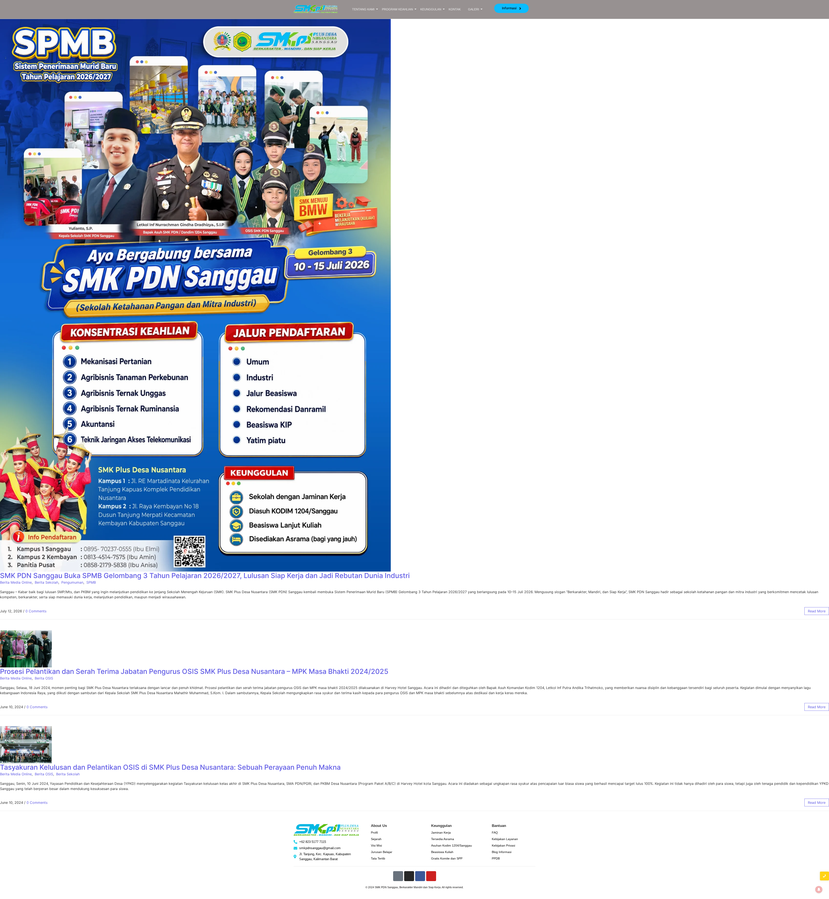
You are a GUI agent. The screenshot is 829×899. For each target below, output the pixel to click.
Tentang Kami (363, 9)
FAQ (495, 832)
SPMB (91, 582)
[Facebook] (420, 876)
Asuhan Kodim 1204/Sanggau (451, 845)
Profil (374, 832)
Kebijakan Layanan (505, 839)
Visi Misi (376, 845)
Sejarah (376, 839)
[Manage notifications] (818, 889)
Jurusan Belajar (381, 852)
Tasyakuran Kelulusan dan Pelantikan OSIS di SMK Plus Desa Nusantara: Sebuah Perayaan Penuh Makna (170, 767)
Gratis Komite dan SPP (446, 858)
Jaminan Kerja (441, 832)
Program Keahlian (397, 9)
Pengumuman (72, 582)
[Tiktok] (398, 876)
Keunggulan (430, 9)
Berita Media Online (16, 582)
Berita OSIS (44, 678)
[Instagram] (409, 876)
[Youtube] (431, 876)
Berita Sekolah (46, 582)
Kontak (455, 9)
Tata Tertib (378, 858)
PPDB (496, 858)
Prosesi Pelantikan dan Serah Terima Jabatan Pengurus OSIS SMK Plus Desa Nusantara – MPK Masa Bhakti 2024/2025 (194, 671)
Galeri (473, 9)
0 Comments (35, 611)
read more (817, 611)
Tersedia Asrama (442, 839)
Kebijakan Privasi (503, 845)
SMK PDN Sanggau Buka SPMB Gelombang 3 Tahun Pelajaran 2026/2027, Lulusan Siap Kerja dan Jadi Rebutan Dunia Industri (205, 575)
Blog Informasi (501, 852)
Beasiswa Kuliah (442, 852)
